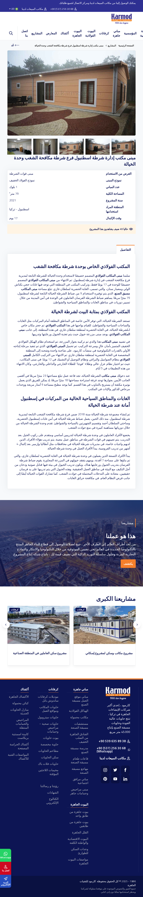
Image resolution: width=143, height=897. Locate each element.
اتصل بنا (24, 33)
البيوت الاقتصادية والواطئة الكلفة (78, 841)
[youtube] (115, 778)
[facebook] (125, 770)
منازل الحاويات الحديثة (19, 711)
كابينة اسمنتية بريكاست (20, 736)
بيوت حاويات (50, 738)
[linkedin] (125, 778)
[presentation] (6, 625)
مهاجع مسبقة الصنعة (80, 770)
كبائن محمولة (20, 703)
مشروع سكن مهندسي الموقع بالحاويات (42, 653)
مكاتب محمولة (79, 717)
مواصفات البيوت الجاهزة (78, 861)
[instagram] (105, 770)
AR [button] (13, 9)
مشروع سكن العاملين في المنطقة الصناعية (106, 653)
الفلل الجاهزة (80, 832)
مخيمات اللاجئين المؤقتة (48, 772)
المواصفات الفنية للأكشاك (18, 756)
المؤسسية (130, 33)
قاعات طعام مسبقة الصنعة (79, 760)
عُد (12, 45)
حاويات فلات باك (48, 763)
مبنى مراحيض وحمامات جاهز (79, 791)
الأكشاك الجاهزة (19, 696)
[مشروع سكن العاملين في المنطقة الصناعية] (105, 625)
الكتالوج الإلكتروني (52, 801)
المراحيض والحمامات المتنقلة (22, 724)
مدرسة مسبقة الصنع (79, 750)
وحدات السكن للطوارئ (79, 851)
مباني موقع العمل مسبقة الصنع (80, 700)
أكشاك (65, 33)
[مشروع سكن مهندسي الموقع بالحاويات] (38, 625)
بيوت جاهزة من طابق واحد (78, 813)
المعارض (51, 33)
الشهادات (52, 792)
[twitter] (115, 770)
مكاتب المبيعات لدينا (32, 9)
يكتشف (128, 563)
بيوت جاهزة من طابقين (78, 824)
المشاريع (36, 33)
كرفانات (104, 33)
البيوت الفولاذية (90, 33)
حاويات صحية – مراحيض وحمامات (48, 727)
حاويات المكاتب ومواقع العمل (48, 709)
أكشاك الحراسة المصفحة (19, 746)
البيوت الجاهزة (77, 33)
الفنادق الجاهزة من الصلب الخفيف (79, 738)
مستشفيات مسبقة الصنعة (79, 725)
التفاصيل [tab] (125, 249)
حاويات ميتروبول (48, 717)
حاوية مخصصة (49, 744)
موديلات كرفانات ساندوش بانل (48, 698)
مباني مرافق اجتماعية (80, 781)
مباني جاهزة (116, 33)
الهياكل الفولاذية (78, 710)
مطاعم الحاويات (48, 750)
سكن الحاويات (49, 757)
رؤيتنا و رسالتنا (49, 786)
